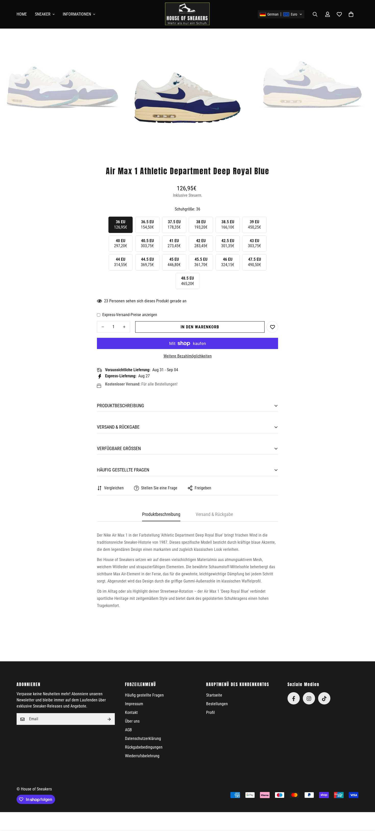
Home (22, 14)
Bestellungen (217, 704)
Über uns (132, 721)
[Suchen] (315, 14)
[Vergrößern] (114, 43)
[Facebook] (294, 698)
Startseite (214, 695)
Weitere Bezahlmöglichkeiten (188, 356)
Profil (210, 712)
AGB (128, 730)
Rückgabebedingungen (143, 747)
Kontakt (131, 712)
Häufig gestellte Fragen (144, 695)
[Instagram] (309, 698)
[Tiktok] (324, 698)
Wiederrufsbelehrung (142, 756)
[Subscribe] (109, 719)
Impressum (134, 704)
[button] (281, 14)
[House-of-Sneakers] (187, 14)
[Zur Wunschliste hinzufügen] (272, 327)
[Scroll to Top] (365, 803)
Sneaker (43, 14)
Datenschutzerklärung (143, 738)
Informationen (77, 14)
